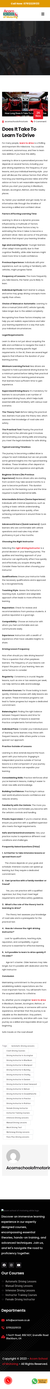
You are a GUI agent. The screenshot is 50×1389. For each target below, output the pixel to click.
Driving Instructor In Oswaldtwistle (21, 1093)
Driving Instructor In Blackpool (19, 1065)
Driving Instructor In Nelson (18, 1088)
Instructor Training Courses (18, 1112)
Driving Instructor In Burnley (18, 1069)
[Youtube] (18, 1265)
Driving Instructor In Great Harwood (22, 1084)
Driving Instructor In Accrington (20, 1055)
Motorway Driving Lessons (18, 1132)
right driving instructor (28, 548)
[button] (42, 14)
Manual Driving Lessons (17, 1122)
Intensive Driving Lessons (18, 1117)
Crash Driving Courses (16, 1050)
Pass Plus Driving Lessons (18, 1136)
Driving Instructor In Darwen (18, 1079)
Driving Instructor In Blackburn (19, 1060)
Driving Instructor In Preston (19, 1098)
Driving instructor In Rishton (19, 1103)
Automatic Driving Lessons (22, 1045)
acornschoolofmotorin (16, 121)
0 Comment (40, 121)
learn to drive (26, 143)
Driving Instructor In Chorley (18, 1074)
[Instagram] (11, 1265)
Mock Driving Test (14, 1127)
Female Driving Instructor (17, 1108)
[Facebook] (4, 1265)
